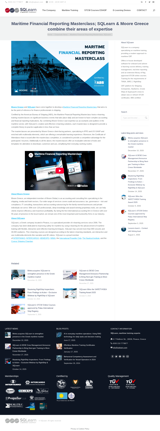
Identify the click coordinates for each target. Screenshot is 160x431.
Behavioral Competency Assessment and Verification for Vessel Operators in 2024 (80, 358)
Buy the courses (60, 250)
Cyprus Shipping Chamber (22, 241)
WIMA (53, 238)
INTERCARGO (32, 238)
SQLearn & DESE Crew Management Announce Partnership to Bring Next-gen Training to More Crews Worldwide (93, 275)
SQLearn (31, 107)
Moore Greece (17, 107)
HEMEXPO (44, 238)
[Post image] (18, 275)
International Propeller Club (70, 238)
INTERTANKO (19, 238)
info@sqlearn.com (120, 348)
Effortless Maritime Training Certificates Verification (79, 346)
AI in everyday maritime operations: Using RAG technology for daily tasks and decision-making (82, 335)
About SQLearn (18, 218)
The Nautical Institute (91, 238)
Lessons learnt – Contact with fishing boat (138, 229)
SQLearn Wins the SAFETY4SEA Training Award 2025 (93, 290)
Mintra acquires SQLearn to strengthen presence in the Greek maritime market (41, 274)
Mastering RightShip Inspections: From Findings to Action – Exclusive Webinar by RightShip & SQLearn (42, 292)
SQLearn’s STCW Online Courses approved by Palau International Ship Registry (42, 308)
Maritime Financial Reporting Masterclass (80, 107)
